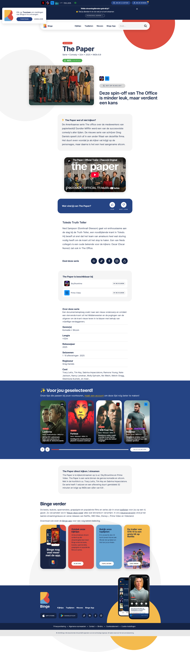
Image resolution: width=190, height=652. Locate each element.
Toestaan (24, 19)
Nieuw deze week (75, 513)
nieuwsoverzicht (127, 513)
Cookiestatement (112, 626)
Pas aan (67, 3)
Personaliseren (95, 15)
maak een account (94, 395)
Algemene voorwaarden (77, 626)
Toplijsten (89, 26)
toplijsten (124, 510)
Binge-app (67, 521)
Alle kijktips (140, 449)
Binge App (111, 26)
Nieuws (100, 26)
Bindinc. (100, 626)
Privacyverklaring (59, 626)
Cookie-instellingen (128, 626)
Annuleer (38, 19)
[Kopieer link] (125, 261)
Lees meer (134, 563)
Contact (91, 626)
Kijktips (78, 26)
